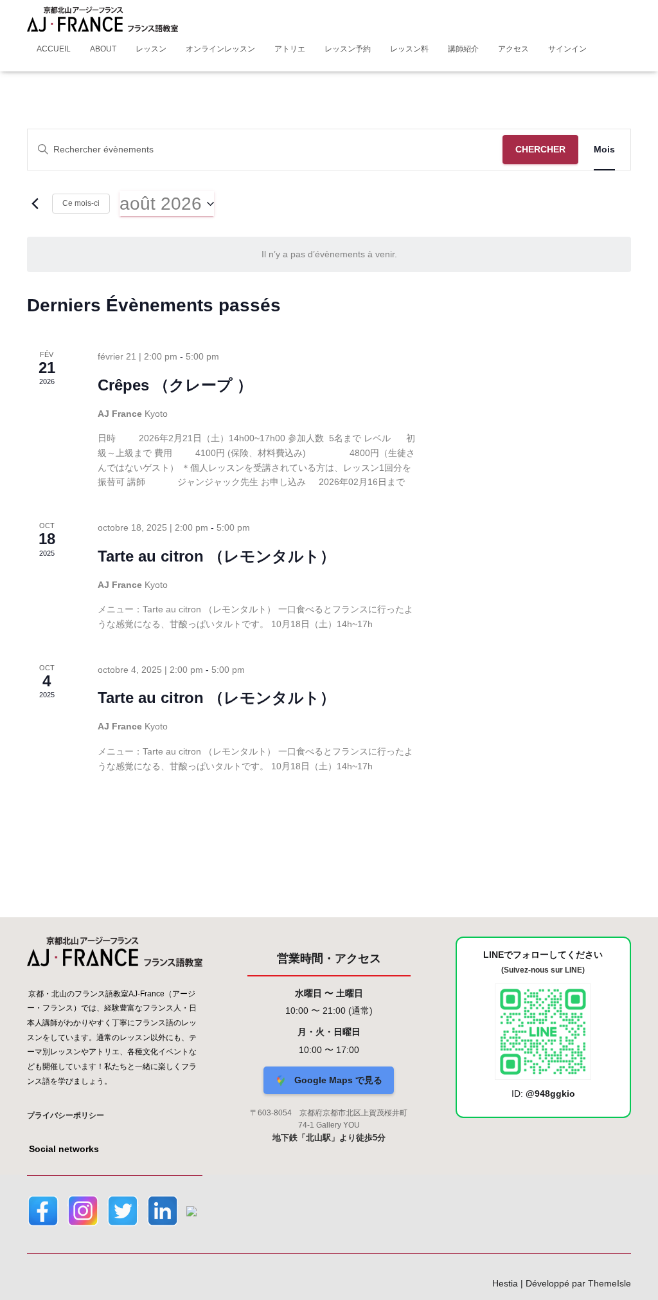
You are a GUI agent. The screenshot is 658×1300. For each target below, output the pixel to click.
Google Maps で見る (337, 1080)
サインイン (567, 48)
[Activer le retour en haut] (632, 1274)
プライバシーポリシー (65, 1115)
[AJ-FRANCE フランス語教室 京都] (102, 19)
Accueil (54, 48)
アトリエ (289, 48)
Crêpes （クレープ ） (175, 385)
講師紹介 (463, 48)
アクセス (513, 48)
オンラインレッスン (220, 48)
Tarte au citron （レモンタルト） (216, 556)
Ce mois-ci (81, 203)
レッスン (151, 48)
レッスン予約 (348, 48)
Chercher (540, 149)
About (103, 48)
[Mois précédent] (34, 204)
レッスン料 (409, 48)
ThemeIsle (609, 1283)
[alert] (329, 254)
